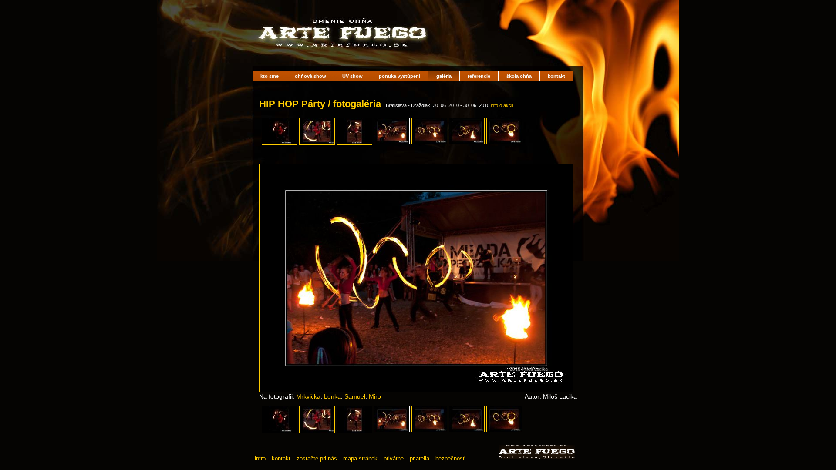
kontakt (556, 76)
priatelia (419, 458)
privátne (394, 458)
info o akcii (502, 105)
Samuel (354, 396)
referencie (479, 76)
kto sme (269, 76)
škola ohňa (519, 76)
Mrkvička (308, 396)
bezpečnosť (450, 458)
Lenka (332, 396)
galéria (444, 76)
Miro (375, 396)
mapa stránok (360, 458)
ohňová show (310, 76)
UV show (352, 76)
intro (260, 458)
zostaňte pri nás (317, 458)
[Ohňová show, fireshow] (344, 52)
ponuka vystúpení (399, 76)
